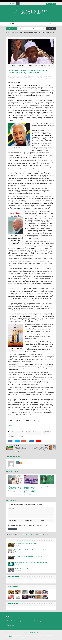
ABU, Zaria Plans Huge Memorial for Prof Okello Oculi (28, 556)
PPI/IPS (40, 77)
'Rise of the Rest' (13, 76)
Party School (34, 77)
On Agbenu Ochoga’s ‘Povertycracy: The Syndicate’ (27, 543)
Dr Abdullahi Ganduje (46, 76)
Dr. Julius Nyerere (22, 434)
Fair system (16, 77)
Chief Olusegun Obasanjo (30, 76)
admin (14, 75)
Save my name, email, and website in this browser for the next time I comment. (28, 525)
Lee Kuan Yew (28, 77)
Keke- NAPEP (22, 77)
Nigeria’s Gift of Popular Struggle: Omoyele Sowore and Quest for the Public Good (15, 488)
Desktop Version (26, 638)
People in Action (11, 635)
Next (45, 445)
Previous (18, 445)
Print (48, 78)
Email (53, 78)
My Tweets (10, 581)
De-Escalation (26, 635)
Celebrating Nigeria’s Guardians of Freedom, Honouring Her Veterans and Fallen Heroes (22, 449)
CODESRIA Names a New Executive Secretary (25, 569)
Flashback (33, 635)
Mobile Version (36, 638)
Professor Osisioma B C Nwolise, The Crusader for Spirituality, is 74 (41, 448)
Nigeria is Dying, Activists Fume (46, 486)
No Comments (11, 78)
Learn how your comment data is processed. (37, 534)
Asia (24, 76)
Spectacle (49, 635)
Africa (19, 76)
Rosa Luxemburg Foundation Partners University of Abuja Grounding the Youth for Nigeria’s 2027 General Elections (30, 489)
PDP (38, 77)
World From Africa (41, 635)
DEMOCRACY (39, 76)
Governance (29, 75)
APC (21, 76)
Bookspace (18, 635)
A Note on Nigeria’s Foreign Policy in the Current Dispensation (30, 562)
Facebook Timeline (13, 603)
